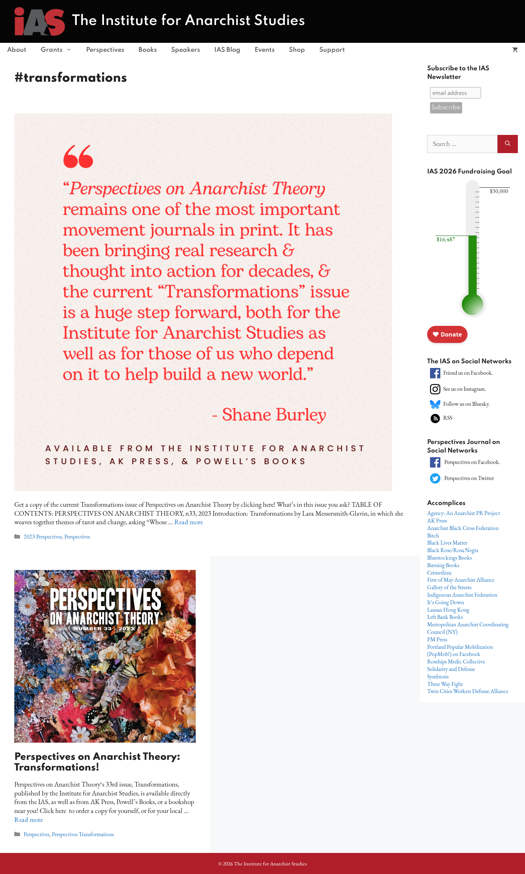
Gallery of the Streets (449, 587)
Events (265, 50)
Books (148, 50)
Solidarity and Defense (451, 669)
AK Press (437, 520)
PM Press (437, 639)
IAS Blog (227, 50)
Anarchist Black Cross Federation (463, 528)
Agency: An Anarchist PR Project (463, 513)
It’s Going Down (445, 602)
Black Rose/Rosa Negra (452, 550)
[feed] (435, 417)
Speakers (185, 50)
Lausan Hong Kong (448, 609)
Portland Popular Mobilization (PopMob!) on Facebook (460, 650)
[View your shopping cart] (515, 50)
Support (332, 50)
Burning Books (443, 565)
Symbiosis (438, 676)
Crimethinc (439, 572)
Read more (188, 521)
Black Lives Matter (447, 542)
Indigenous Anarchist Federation (462, 594)
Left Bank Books (445, 617)
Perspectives (105, 50)
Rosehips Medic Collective (456, 661)
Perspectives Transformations (83, 834)
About (16, 50)
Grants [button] (51, 50)
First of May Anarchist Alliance (460, 579)
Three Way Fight (445, 684)
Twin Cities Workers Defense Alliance (467, 691)
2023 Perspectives (43, 536)
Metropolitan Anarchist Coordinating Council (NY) (468, 628)
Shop (297, 50)
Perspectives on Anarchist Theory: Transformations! (97, 762)
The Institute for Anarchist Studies (188, 21)
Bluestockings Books (449, 557)
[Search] (508, 144)
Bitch (433, 535)
